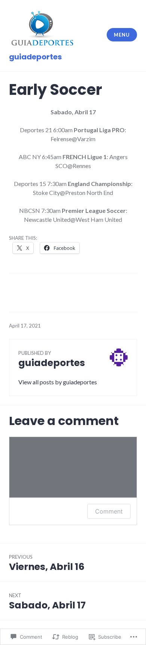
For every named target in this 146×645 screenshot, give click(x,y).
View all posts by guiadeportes (57, 381)
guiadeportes (35, 57)
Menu (122, 35)
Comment (109, 511)
